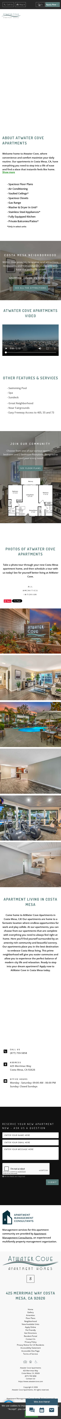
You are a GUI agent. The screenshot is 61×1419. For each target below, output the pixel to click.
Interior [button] (30, 594)
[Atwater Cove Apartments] (30, 1263)
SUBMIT (52, 1182)
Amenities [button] (30, 590)
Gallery (30, 1312)
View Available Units (30, 1324)
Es (41, 4)
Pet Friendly (30, 1330)
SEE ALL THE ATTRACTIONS (30, 288)
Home (30, 1309)
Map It (22, 4)
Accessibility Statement (30, 1348)
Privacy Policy (30, 1342)
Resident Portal (30, 1336)
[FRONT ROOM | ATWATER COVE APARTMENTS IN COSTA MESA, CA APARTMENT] (30, 771)
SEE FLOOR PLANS (30, 468)
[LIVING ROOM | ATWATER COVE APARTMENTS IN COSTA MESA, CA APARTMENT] (30, 677)
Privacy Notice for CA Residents (30, 1345)
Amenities (30, 1315)
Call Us (9, 4)
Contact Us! (30, 1378)
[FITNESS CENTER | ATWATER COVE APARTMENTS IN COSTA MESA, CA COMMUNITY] (30, 818)
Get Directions (30, 1333)
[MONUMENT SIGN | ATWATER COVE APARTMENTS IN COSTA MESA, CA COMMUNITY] (30, 631)
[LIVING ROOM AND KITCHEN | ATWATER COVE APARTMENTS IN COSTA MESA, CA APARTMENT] (30, 864)
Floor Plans (30, 1318)
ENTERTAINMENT (43, 277)
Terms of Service (30, 1354)
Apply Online (30, 1327)
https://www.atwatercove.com (30, 1381)
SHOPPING (15, 277)
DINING (27, 277)
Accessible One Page (30, 1351)
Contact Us (30, 1339)
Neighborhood (30, 1321)
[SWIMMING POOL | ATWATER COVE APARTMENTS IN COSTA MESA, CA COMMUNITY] (30, 724)
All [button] (30, 587)
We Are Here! (42, 1402)
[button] (32, 1410)
